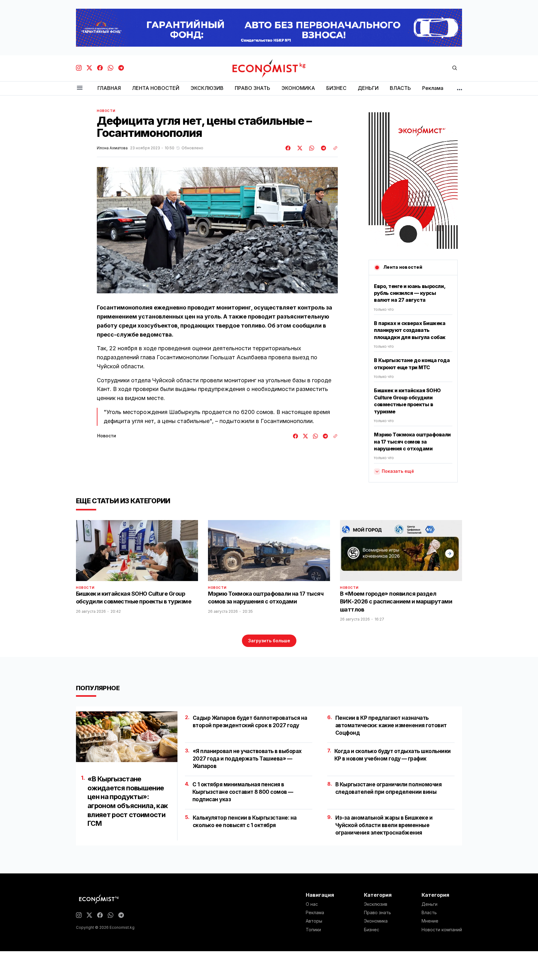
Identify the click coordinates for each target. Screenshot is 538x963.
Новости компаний (442, 929)
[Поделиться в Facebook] (288, 148)
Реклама (315, 912)
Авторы (314, 921)
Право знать (377, 912)
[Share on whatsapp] (311, 148)
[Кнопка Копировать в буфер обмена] (333, 148)
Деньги (429, 904)
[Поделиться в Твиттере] (299, 148)
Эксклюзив (375, 904)
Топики (313, 929)
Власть (429, 912)
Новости (106, 110)
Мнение (430, 921)
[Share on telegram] (322, 148)
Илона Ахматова (112, 148)
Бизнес (371, 929)
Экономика (376, 921)
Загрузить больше (269, 640)
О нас (312, 904)
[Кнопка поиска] (454, 68)
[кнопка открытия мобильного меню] (79, 88)
